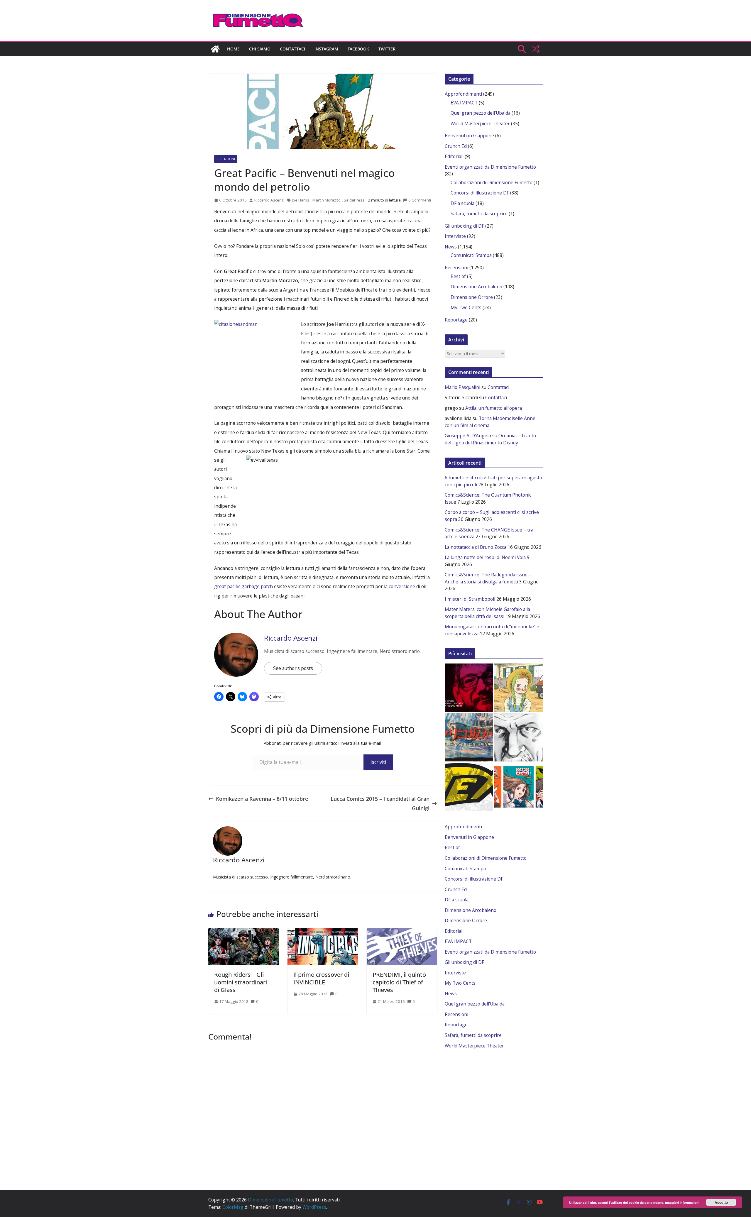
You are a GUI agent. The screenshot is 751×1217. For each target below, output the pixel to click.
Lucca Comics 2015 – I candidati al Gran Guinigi (380, 803)
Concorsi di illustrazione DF (480, 192)
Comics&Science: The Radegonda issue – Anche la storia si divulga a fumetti (488, 578)
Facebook (358, 49)
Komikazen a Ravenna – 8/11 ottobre (262, 798)
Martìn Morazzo (326, 200)
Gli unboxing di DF (464, 226)
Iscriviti (378, 762)
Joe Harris (300, 200)
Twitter (386, 49)
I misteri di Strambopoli (470, 599)
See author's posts (293, 668)
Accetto (721, 1202)
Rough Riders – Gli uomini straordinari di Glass (240, 982)
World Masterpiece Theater (480, 123)
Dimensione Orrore (472, 297)
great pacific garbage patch (243, 586)
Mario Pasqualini (462, 387)
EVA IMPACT (464, 102)
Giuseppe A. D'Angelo (468, 435)
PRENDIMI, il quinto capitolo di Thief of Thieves (399, 982)
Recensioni (225, 159)
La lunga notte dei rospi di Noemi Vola (485, 557)
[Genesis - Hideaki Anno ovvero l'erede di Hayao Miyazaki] (469, 687)
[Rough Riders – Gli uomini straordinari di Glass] (243, 931)
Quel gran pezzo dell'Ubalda (480, 113)
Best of (458, 276)
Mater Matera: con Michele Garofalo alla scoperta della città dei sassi (487, 612)
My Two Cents (466, 307)
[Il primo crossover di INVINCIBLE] (322, 931)
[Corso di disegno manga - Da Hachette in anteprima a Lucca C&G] (518, 787)
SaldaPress (354, 200)
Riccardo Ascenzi (269, 200)
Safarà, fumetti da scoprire (479, 213)
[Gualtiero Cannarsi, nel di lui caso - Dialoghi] (469, 737)
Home (233, 49)
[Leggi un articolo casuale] (536, 49)
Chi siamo (259, 49)
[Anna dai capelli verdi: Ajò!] (518, 687)
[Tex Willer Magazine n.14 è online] (469, 787)
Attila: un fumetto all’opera (493, 408)
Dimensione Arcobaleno (476, 286)
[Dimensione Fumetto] (215, 49)
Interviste (455, 236)
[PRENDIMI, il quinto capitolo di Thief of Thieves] (402, 931)
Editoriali (454, 156)
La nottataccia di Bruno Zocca (475, 547)
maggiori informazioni (682, 1202)
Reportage (456, 319)
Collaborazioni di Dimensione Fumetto (491, 182)
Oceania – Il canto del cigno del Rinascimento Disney (490, 439)
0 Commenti (419, 200)
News (451, 246)
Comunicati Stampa (471, 255)
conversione (402, 586)
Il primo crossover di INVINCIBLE (321, 978)
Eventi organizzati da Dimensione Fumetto (490, 167)
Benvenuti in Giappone (469, 135)
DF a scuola (462, 203)
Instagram (326, 49)
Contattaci (292, 49)
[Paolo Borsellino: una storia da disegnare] (518, 737)
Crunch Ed (456, 146)
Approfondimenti (463, 94)
